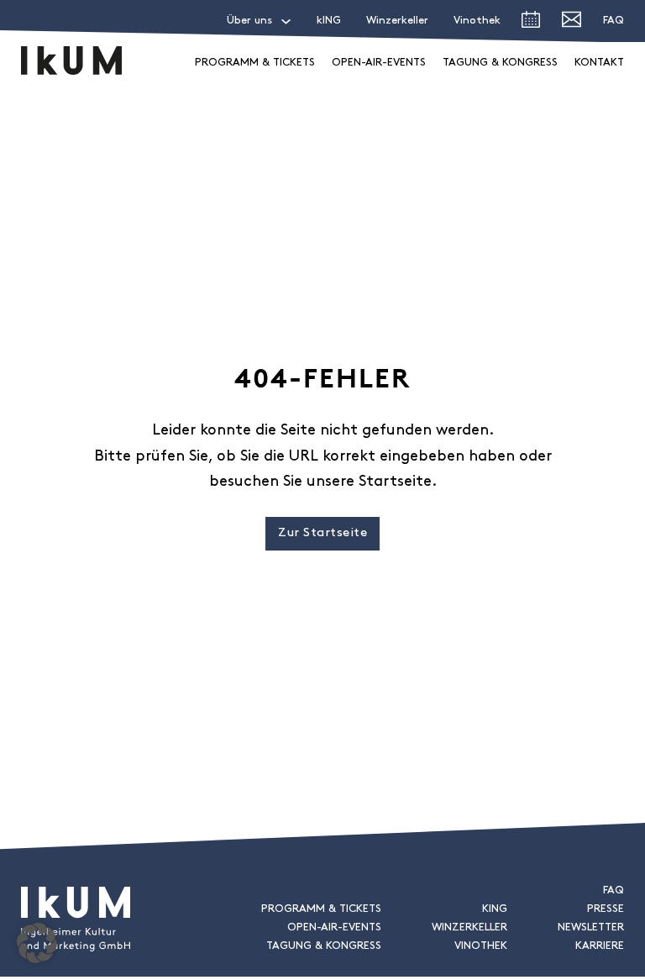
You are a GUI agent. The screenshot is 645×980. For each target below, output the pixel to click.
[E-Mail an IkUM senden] (571, 23)
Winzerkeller (397, 20)
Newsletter (591, 927)
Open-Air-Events (379, 62)
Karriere (599, 945)
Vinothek (477, 20)
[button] (37, 943)
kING (329, 20)
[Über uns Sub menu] (286, 21)
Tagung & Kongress (500, 62)
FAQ (613, 20)
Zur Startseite (322, 533)
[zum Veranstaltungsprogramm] (531, 23)
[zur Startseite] (71, 60)
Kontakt (599, 62)
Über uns (249, 20)
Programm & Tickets (255, 62)
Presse (605, 909)
